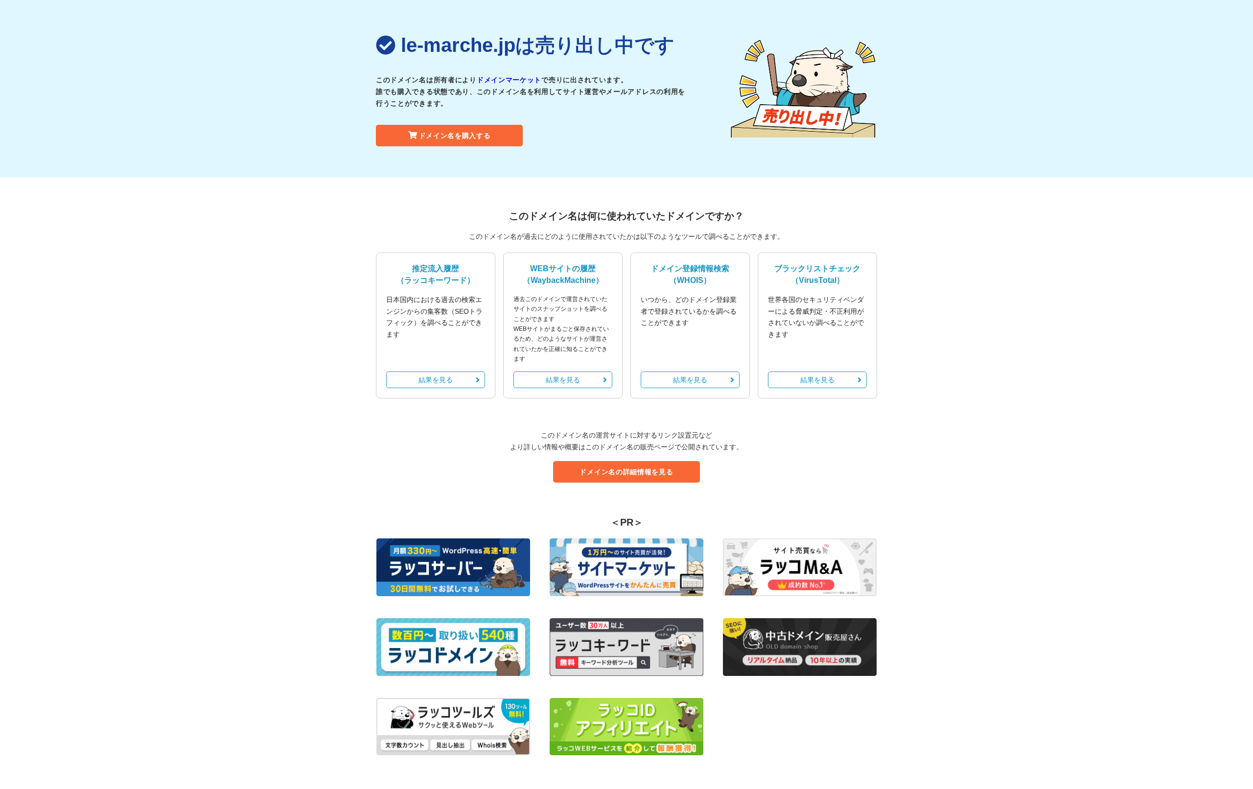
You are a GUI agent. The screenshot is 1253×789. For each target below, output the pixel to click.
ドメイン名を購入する (455, 135)
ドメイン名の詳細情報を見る (626, 472)
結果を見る (435, 380)
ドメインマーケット (509, 80)
